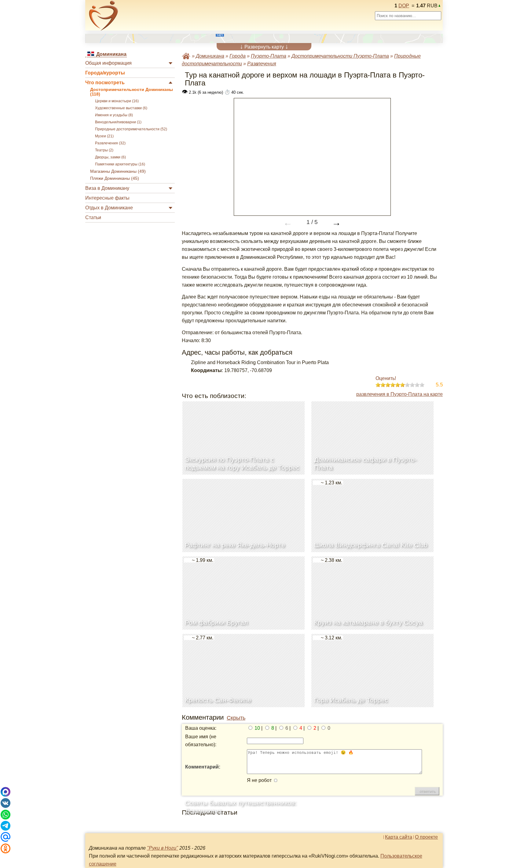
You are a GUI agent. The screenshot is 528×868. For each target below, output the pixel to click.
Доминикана (210, 56)
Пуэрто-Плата (268, 56)
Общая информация (108, 63)
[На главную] (103, 15)
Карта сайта (398, 837)
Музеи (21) (104, 136)
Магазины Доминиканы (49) (118, 171)
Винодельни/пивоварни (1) (118, 122)
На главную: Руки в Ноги (186, 56)
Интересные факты (107, 198)
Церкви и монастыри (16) (117, 101)
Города (237, 56)
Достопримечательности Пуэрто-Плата (340, 56)
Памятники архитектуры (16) (120, 164)
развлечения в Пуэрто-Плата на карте (399, 394)
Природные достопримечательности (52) (131, 129)
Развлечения (261, 63)
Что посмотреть (105, 82)
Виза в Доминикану (107, 188)
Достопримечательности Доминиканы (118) (131, 91)
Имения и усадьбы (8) (114, 115)
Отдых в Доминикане (109, 207)
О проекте (426, 837)
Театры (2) (104, 150)
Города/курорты (105, 73)
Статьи (93, 217)
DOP (403, 5)
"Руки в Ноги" (162, 848)
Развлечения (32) (110, 143)
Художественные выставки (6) (121, 108)
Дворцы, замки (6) (110, 157)
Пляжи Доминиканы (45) (114, 178)
